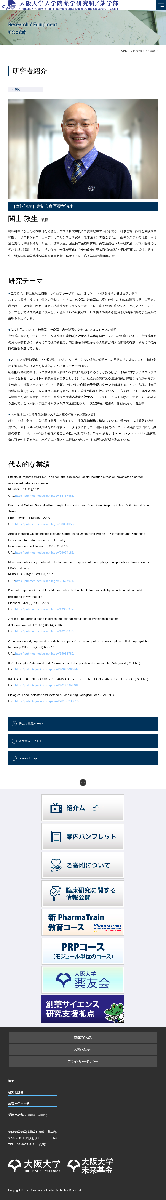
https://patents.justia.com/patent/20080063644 (47, 669)
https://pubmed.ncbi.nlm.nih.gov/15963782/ (44, 653)
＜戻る (16, 89)
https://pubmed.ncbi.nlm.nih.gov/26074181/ (44, 552)
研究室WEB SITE (30, 741)
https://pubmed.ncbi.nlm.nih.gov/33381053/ (44, 524)
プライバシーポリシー (83, 1061)
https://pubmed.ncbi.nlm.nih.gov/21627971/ (44, 581)
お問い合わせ (83, 1049)
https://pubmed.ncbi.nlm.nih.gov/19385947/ (44, 609)
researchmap (28, 758)
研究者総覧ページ (31, 723)
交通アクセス (83, 1037)
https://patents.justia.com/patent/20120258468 (47, 685)
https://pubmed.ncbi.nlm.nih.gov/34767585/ (44, 495)
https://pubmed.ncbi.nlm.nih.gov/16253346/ (44, 631)
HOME (123, 51)
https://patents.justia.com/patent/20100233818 (47, 701)
